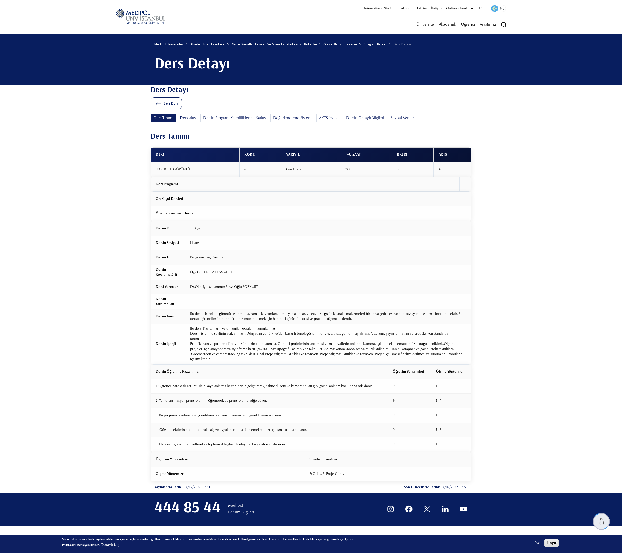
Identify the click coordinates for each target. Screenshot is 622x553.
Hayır (551, 543)
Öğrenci (468, 24)
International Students (380, 8)
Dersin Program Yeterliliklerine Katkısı (235, 118)
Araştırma (488, 24)
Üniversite (425, 24)
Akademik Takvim (414, 8)
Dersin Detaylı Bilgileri (365, 118)
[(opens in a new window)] (390, 509)
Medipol (235, 506)
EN (481, 8)
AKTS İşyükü (329, 118)
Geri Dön (170, 103)
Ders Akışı (188, 118)
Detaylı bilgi (111, 545)
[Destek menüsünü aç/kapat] (601, 521)
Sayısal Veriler (402, 118)
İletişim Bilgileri (241, 512)
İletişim (436, 8)
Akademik (447, 24)
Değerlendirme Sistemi (292, 118)
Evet (538, 543)
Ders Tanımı (163, 118)
